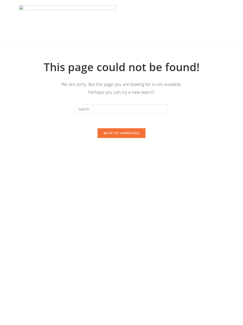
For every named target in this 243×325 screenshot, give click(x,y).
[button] (171, 24)
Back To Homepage (121, 133)
